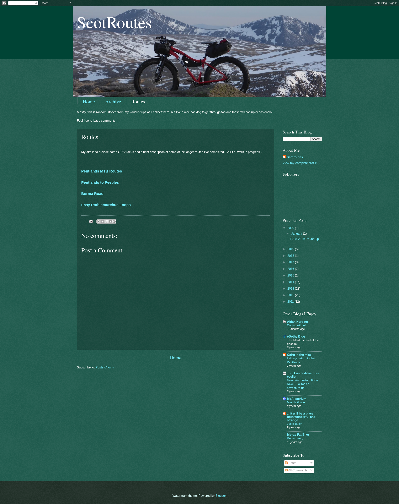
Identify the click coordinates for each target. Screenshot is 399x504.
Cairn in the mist (299, 354)
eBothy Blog (296, 336)
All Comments (298, 470)
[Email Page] (90, 221)
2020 (291, 228)
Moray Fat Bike (298, 434)
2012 (291, 295)
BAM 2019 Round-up (304, 239)
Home (89, 101)
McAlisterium (296, 398)
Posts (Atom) (105, 367)
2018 (291, 255)
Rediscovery (295, 438)
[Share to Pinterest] (114, 221)
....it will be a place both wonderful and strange (301, 417)
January (297, 233)
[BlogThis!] (102, 221)
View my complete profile (300, 163)
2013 (291, 288)
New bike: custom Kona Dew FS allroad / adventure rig (302, 383)
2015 (291, 275)
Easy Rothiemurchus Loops (106, 205)
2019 (291, 249)
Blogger (221, 495)
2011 (290, 301)
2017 (291, 262)
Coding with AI (296, 325)
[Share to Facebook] (110, 221)
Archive (113, 101)
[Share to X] (106, 221)
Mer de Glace (296, 402)
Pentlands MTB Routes (101, 171)
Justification (294, 423)
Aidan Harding (297, 321)
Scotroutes (295, 157)
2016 (291, 268)
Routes (138, 101)
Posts (292, 463)
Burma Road (92, 194)
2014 (291, 282)
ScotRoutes (114, 22)
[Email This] (98, 221)
